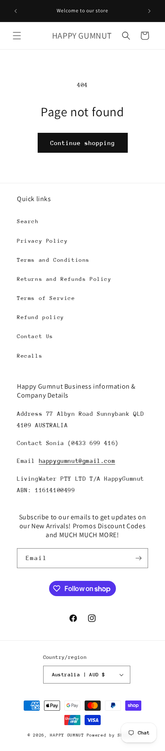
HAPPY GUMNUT (67, 735)
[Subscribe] (138, 558)
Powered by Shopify (112, 735)
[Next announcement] (149, 11)
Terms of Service (46, 298)
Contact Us (35, 336)
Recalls (29, 356)
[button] (17, 35)
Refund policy (40, 317)
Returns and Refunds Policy (64, 279)
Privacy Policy (42, 241)
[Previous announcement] (15, 11)
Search (28, 221)
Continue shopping (82, 143)
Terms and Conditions (53, 260)
